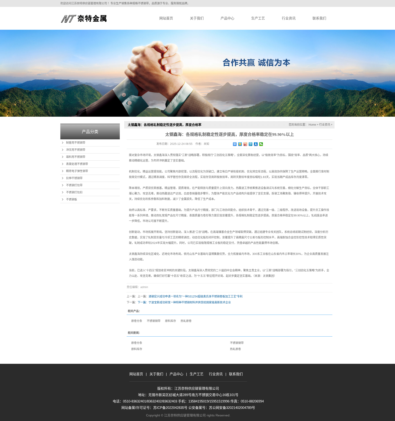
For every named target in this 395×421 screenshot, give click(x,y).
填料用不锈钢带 (75, 157)
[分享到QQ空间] (240, 144)
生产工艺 (258, 18)
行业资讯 (289, 18)
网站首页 (166, 18)
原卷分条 (136, 321)
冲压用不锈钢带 (75, 149)
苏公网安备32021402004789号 (232, 408)
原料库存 (170, 321)
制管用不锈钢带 (75, 142)
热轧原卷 (186, 321)
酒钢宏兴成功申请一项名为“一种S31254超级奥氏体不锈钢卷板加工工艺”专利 (196, 296)
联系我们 (319, 18)
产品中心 (227, 18)
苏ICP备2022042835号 (170, 408)
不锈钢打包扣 (74, 192)
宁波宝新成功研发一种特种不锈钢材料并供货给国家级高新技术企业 (190, 302)
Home (312, 124)
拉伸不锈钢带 (74, 178)
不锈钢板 (71, 199)
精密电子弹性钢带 (77, 171)
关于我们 (197, 18)
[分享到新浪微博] (245, 144)
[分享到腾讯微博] (251, 144)
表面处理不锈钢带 (77, 164)
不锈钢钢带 (153, 321)
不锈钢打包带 (74, 185)
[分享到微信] (261, 144)
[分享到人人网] (256, 144)
